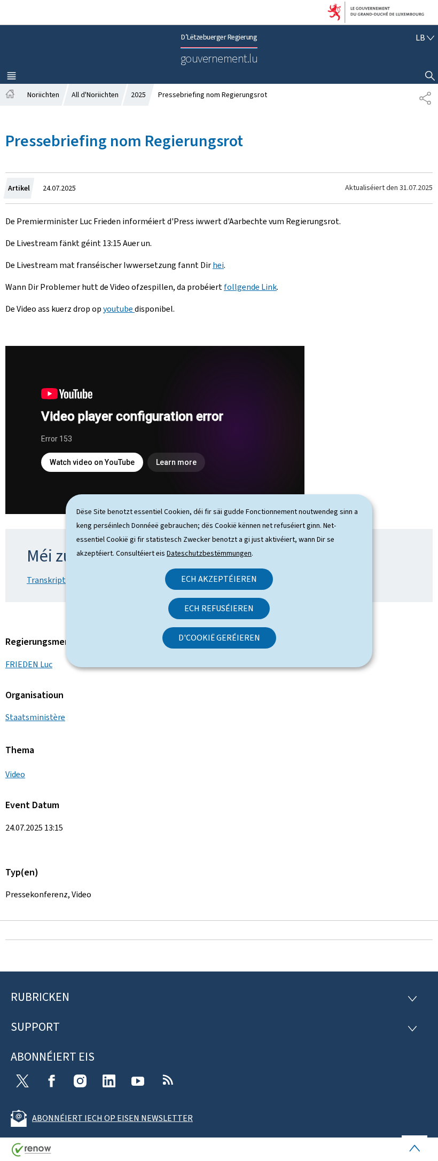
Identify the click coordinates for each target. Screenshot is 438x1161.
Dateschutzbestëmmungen (209, 553)
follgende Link (250, 287)
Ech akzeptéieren (219, 579)
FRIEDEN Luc (28, 664)
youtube (119, 308)
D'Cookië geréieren (219, 637)
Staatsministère (35, 717)
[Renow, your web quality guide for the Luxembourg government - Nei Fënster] (31, 1153)
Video (15, 774)
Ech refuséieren (219, 608)
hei (218, 265)
